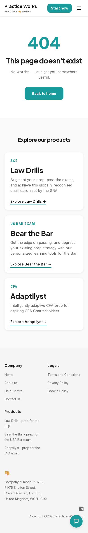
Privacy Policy (58, 383)
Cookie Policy (58, 391)
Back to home (44, 93)
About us (11, 383)
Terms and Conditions (64, 375)
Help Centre (14, 391)
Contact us (12, 399)
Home (9, 375)
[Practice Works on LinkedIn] (81, 509)
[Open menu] (78, 8)
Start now (59, 8)
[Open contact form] (76, 521)
